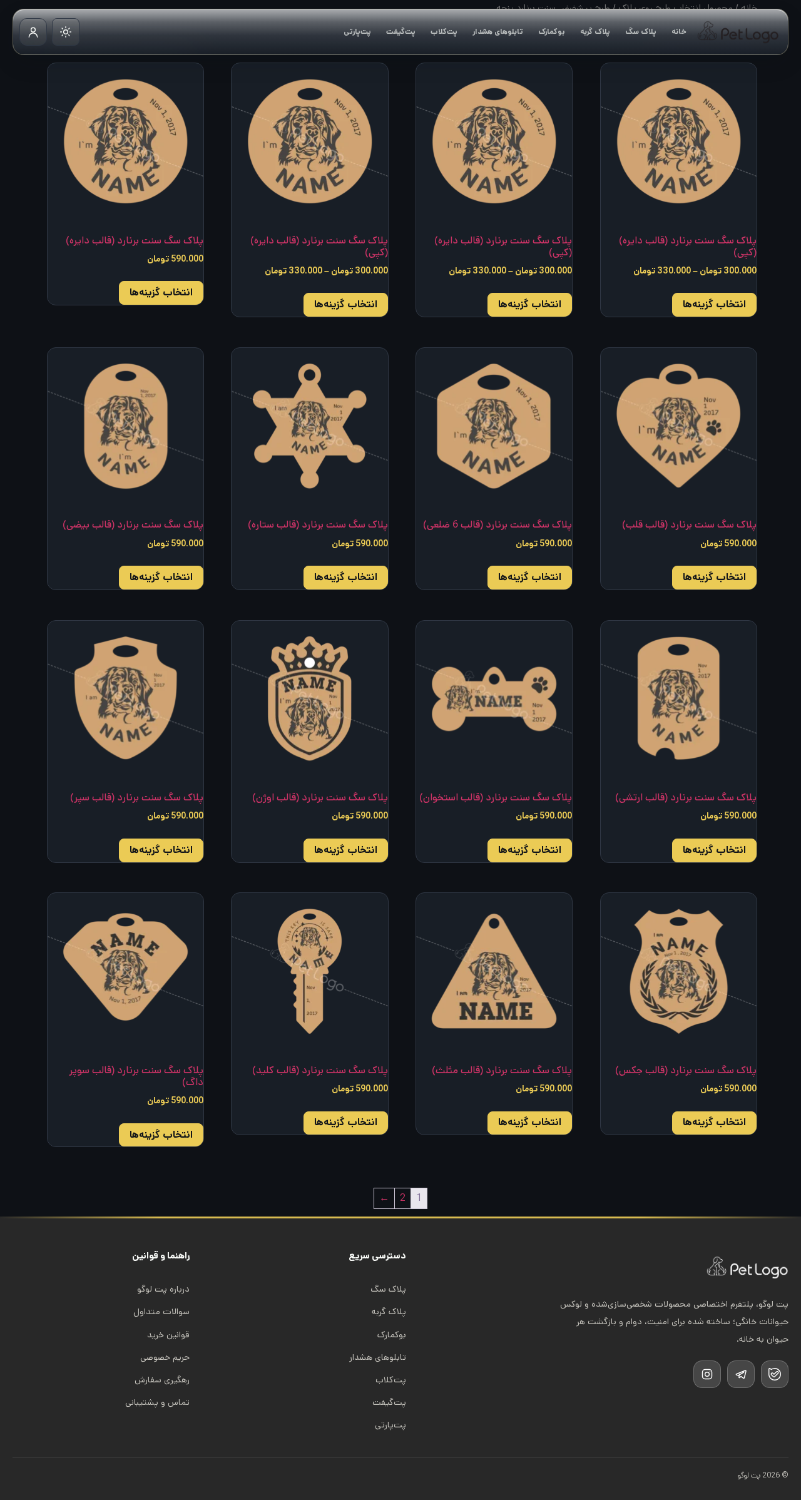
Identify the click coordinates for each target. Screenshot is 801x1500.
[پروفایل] (33, 32)
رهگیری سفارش (162, 1380)
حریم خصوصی (165, 1357)
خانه (678, 31)
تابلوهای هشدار (497, 31)
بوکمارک (551, 31)
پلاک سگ (640, 31)
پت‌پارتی (357, 31)
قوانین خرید (168, 1335)
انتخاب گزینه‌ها (714, 304)
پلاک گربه (595, 31)
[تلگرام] (741, 1374)
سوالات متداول (161, 1311)
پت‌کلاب (444, 31)
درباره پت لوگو (163, 1289)
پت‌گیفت (401, 31)
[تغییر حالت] (65, 32)
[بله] (774, 1374)
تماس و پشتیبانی (157, 1402)
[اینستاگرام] (707, 1374)
